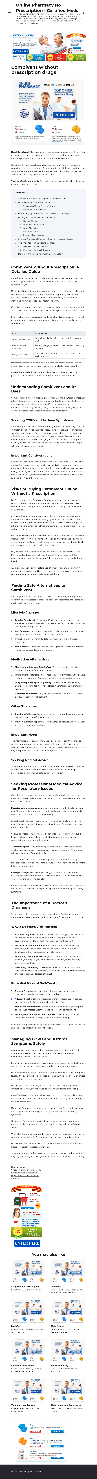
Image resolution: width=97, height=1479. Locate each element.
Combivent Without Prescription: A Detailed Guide (42, 199)
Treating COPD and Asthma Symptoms (40, 206)
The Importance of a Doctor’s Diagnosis (36, 243)
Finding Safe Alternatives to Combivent (36, 217)
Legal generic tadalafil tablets (25, 1175)
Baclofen (15, 1326)
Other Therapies (30, 228)
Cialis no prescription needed (66, 1405)
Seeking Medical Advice (33, 235)
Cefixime (15, 1178)
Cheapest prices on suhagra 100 (26, 1170)
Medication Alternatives (33, 225)
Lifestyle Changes (31, 221)
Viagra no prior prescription (24, 1173)
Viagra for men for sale (23, 1405)
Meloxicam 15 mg (59, 1365)
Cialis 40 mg (57, 1326)
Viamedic (56, 1286)
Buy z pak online (19, 1167)
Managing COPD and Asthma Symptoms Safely (40, 254)
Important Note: (30, 232)
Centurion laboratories (22, 1365)
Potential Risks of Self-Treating (36, 250)
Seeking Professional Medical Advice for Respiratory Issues (45, 239)
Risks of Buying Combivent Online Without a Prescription (45, 213)
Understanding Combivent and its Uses (36, 202)
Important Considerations (34, 210)
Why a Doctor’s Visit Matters (35, 246)
